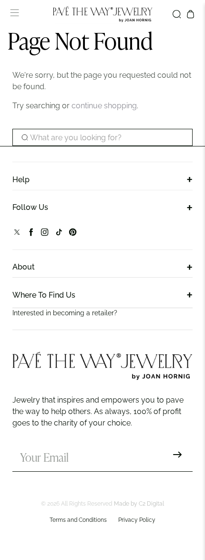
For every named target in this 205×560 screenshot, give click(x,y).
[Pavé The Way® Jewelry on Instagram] (44, 234)
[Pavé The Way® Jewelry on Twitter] (16, 234)
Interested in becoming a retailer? (64, 313)
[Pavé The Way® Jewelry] (103, 14)
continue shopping (104, 105)
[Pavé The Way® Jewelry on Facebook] (30, 234)
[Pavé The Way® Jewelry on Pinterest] (72, 234)
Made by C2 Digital (139, 503)
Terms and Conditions (78, 520)
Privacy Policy (136, 520)
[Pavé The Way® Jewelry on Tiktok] (58, 234)
